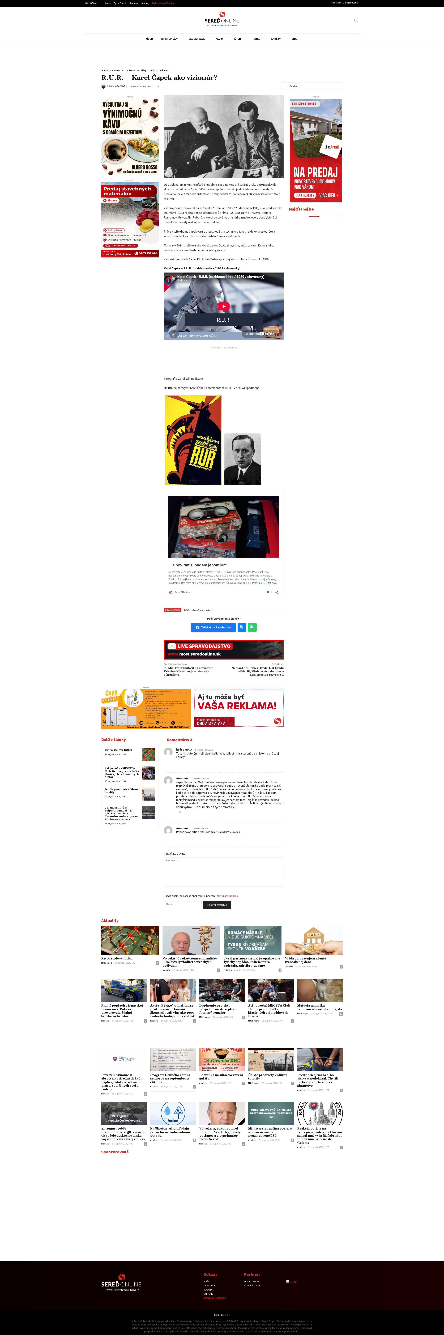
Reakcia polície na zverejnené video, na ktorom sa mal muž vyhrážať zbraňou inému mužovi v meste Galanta (320, 1136)
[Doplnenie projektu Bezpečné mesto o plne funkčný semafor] (222, 990)
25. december (243, 208)
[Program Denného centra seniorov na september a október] (173, 1059)
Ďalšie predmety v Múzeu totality (122, 791)
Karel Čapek (197, 610)
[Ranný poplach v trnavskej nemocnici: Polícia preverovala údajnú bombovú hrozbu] (124, 990)
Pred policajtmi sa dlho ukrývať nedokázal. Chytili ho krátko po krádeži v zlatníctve (317, 1080)
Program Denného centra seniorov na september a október (170, 1078)
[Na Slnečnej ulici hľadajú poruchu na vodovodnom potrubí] (173, 1113)
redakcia (166, 970)
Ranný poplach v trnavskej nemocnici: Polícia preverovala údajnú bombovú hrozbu (122, 1011)
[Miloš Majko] (104, 86)
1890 (228, 208)
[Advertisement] (116, 19)
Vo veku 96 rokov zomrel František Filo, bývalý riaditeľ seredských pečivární (190, 962)
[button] (356, 20)
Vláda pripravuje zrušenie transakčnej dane (305, 960)
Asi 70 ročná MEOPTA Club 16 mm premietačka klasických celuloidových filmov (122, 773)
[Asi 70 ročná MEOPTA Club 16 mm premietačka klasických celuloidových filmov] (148, 773)
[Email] (323, 86)
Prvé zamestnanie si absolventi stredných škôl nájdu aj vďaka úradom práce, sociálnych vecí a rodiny (121, 1082)
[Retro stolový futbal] (148, 754)
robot (208, 610)
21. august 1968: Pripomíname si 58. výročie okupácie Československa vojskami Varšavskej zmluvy (122, 813)
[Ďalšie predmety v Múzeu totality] (148, 794)
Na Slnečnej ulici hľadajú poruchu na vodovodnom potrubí (170, 1132)
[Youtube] (348, 20)
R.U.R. (186, 610)
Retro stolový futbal (118, 750)
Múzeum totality (136, 70)
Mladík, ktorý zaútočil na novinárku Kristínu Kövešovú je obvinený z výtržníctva (188, 671)
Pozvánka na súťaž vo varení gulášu (221, 1077)
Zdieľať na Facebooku (216, 627)
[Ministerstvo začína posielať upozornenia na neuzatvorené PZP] (271, 1113)
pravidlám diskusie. (227, 895)
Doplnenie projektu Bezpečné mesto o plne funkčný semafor (217, 1009)
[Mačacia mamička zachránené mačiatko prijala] (320, 990)
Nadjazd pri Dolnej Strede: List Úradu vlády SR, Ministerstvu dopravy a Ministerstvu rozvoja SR (258, 671)
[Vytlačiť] (331, 86)
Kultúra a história (112, 70)
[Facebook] (335, 20)
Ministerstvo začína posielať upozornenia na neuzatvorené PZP (270, 1132)
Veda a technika (159, 70)
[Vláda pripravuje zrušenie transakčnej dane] (314, 940)
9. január (220, 208)
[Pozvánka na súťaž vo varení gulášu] (222, 1059)
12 (341, 1013)
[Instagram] (342, 20)
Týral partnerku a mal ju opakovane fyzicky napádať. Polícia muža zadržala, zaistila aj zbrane (252, 962)
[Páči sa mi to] (177, 762)
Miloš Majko (121, 86)
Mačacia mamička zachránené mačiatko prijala (319, 1007)
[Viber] (339, 86)
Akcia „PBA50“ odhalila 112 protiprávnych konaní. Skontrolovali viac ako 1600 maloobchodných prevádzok (172, 1011)
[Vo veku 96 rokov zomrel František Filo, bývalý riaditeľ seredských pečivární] (191, 940)
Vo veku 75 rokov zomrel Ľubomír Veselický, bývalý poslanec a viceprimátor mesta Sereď (220, 1134)
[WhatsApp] (315, 86)
